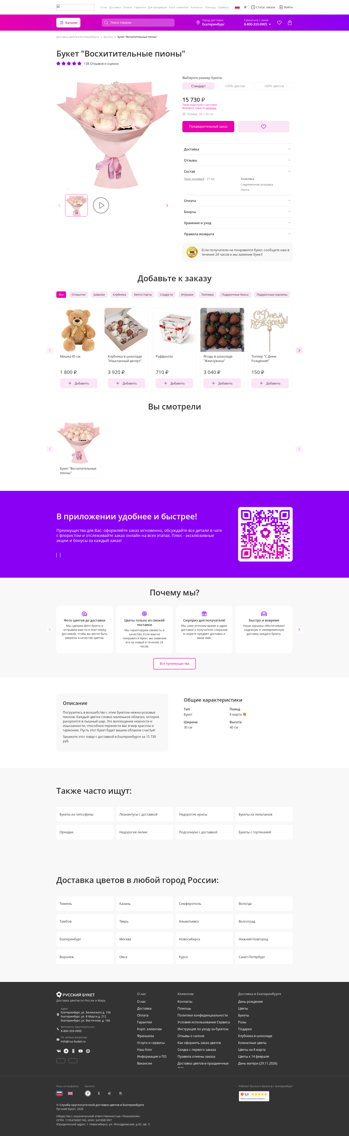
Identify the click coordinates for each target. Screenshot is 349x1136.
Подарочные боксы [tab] (235, 294)
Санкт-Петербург (252, 957)
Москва (125, 939)
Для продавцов (157, 7)
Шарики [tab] (99, 294)
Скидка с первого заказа (197, 1049)
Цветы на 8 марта (252, 1049)
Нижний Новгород (253, 939)
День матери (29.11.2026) (257, 1063)
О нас (103, 7)
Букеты (243, 1015)
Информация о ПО (151, 1056)
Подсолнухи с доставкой (198, 832)
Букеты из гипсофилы (76, 814)
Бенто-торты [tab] (143, 294)
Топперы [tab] (207, 294)
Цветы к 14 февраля (253, 1056)
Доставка (115, 7)
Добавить (82, 383)
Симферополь (190, 903)
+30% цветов (235, 86)
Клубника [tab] (119, 294)
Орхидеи (66, 832)
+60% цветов (274, 86)
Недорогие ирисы (193, 814)
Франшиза (145, 1036)
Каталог (71, 23)
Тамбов (65, 921)
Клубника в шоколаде (255, 1036)
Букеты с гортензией (255, 832)
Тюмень (66, 903)
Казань (124, 903)
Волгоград (247, 921)
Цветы (243, 1008)
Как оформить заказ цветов (199, 1042)
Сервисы (223, 7)
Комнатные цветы (252, 1042)
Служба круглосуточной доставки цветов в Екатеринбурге (102, 1105)
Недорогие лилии (133, 832)
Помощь (210, 7)
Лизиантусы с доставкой (138, 814)
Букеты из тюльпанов (255, 814)
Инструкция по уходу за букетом (203, 1029)
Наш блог (144, 1049)
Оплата (127, 7)
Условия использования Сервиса (204, 1022)
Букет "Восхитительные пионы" (78, 470)
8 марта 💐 (238, 714)
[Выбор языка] (237, 7)
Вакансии (144, 1063)
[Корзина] (290, 22)
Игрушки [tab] (187, 294)
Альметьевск (189, 921)
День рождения (250, 1001)
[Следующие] (167, 205)
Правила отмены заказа (196, 1056)
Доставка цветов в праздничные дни (203, 1065)
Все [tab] (61, 294)
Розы (242, 1022)
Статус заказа (265, 7)
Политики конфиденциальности (203, 1015)
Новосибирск (189, 939)
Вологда (245, 903)
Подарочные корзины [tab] (272, 294)
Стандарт (198, 86)
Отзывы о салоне (191, 1036)
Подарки (245, 1029)
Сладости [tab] (166, 294)
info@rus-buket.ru (73, 1041)
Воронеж (67, 957)
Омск (123, 957)
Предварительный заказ (208, 126)
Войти (288, 7)
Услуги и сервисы (151, 1042)
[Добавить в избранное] (263, 126)
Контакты (197, 7)
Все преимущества (174, 663)
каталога (211, 108)
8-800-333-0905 (71, 1031)
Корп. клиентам (179, 7)
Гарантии (140, 7)
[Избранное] (279, 22)
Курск (183, 957)
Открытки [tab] (78, 294)
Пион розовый (194, 179)
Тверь (123, 921)
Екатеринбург (70, 939)
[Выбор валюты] (245, 7)
